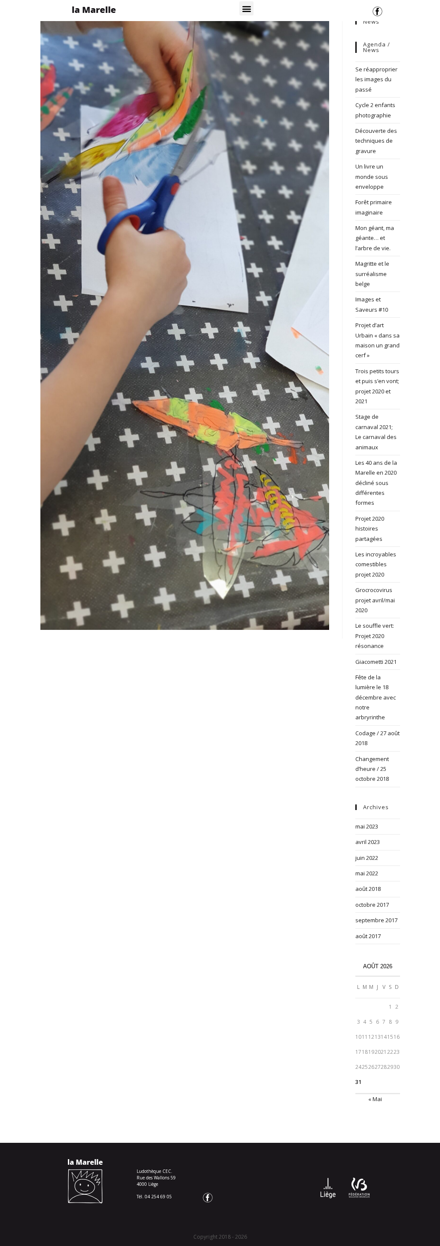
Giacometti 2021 (376, 662)
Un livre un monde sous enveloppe (371, 176)
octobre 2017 (372, 904)
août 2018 (368, 889)
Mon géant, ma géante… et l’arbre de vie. (374, 238)
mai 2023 (366, 826)
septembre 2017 (376, 920)
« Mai (375, 1099)
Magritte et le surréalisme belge (372, 274)
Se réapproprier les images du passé (376, 79)
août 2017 (368, 936)
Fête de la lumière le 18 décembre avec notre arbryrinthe (375, 697)
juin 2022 (366, 858)
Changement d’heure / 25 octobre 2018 (372, 769)
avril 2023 (367, 842)
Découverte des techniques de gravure (376, 141)
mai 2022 (366, 873)
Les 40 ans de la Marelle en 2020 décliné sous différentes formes (376, 483)
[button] (246, 8)
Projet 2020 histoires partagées (369, 529)
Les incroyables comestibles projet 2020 (375, 564)
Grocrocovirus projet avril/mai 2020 (375, 600)
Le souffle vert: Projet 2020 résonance (374, 636)
